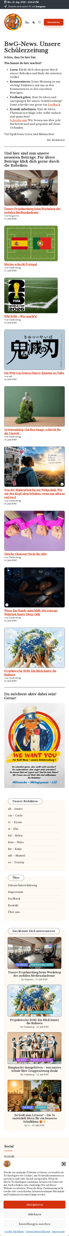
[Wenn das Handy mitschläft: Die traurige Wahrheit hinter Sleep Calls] (34, 587)
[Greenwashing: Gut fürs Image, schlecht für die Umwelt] (34, 406)
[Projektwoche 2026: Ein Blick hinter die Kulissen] (34, 648)
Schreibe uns (18, 120)
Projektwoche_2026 (41, 965)
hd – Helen (15, 835)
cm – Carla (15, 815)
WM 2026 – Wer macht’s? (20, 316)
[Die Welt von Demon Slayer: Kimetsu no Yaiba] (34, 350)
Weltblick (41, 1107)
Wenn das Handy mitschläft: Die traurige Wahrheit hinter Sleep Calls (31, 612)
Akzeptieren (34, 1204)
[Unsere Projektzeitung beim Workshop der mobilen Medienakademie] (31, 187)
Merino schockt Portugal (20, 264)
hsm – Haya (16, 842)
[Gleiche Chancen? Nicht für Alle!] (34, 531)
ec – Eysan (15, 822)
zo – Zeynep (16, 862)
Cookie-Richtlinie (14, 1231)
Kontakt (13, 905)
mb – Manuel (16, 855)
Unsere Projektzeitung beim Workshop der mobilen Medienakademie (32, 210)
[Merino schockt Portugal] (31, 243)
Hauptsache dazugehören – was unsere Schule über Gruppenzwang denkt (34, 1069)
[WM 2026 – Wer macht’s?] (31, 295)
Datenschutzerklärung (38, 1231)
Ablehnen (34, 1214)
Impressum (58, 1231)
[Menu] (27, 22)
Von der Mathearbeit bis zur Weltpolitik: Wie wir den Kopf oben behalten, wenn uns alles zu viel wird (34, 493)
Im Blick (21, 1012)
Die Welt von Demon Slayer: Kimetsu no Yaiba (34, 373)
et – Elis (13, 828)
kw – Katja (14, 848)
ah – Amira (15, 808)
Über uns (14, 912)
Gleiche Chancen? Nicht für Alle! (25, 554)
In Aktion (22, 965)
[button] (63, 1164)
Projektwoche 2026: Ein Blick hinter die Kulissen (30, 672)
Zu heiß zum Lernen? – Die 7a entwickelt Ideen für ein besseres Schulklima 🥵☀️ (34, 1118)
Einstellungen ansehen (34, 1224)
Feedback (54, 104)
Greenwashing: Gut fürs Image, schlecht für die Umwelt (32, 431)
